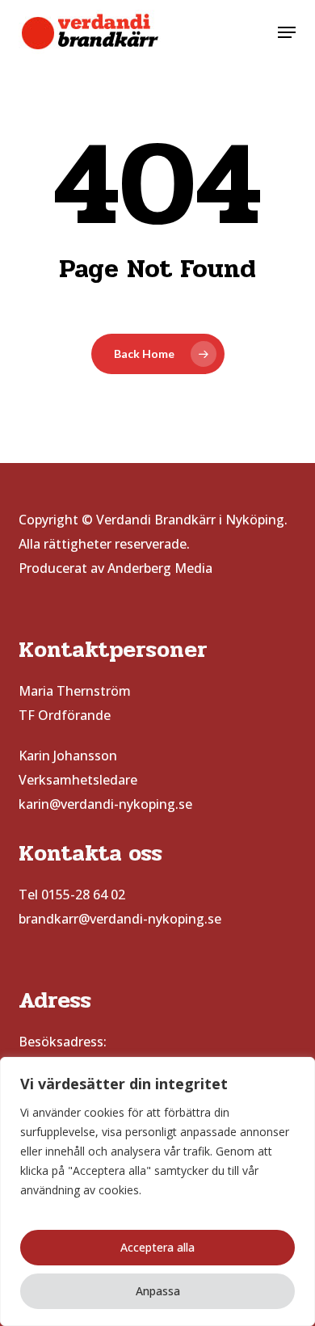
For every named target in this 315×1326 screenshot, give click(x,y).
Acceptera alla (157, 1247)
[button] (287, 32)
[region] (157, 1191)
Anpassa (158, 1291)
